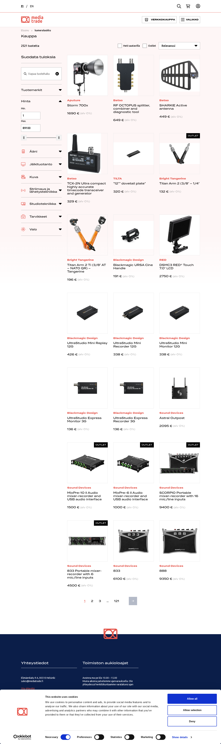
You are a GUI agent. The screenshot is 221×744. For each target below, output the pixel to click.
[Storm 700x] (87, 75)
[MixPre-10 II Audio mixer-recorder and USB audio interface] (87, 462)
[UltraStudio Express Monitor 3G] (87, 388)
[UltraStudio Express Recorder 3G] (133, 388)
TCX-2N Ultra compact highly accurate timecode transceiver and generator (86, 188)
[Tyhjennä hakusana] (57, 73)
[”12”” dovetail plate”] (133, 153)
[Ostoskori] (188, 6)
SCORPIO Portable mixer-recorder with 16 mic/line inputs (178, 496)
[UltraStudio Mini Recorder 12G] (133, 313)
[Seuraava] (133, 601)
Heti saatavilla (131, 45)
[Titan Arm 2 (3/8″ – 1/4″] (179, 153)
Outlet (152, 45)
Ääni (33, 151)
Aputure (73, 100)
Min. (23, 108)
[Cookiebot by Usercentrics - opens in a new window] (22, 737)
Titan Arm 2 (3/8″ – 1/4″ (179, 183)
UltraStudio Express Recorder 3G (130, 419)
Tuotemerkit (31, 90)
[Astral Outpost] (179, 388)
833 (116, 571)
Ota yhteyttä (28, 688)
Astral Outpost (172, 418)
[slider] (24, 137)
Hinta (25, 101)
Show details (180, 737)
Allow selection (192, 710)
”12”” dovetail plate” (129, 183)
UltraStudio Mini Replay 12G (87, 344)
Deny (192, 721)
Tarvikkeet (38, 216)
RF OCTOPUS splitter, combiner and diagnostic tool (131, 108)
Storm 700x (77, 105)
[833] (133, 540)
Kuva (34, 177)
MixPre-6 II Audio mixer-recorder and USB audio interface (130, 496)
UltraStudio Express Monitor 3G (84, 419)
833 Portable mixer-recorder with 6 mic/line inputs (84, 574)
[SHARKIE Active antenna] (179, 75)
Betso (118, 100)
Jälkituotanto (41, 164)
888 (163, 571)
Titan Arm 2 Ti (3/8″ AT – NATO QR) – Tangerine (86, 268)
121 (116, 601)
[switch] (99, 737)
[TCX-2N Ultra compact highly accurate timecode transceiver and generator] (87, 153)
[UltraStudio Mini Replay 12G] (87, 313)
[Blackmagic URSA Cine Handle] (133, 234)
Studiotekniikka (43, 204)
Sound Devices (171, 413)
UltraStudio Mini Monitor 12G (173, 344)
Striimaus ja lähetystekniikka (43, 190)
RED (162, 260)
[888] (179, 540)
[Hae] (179, 6)
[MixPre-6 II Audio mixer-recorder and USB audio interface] (133, 462)
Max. (23, 121)
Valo (33, 229)
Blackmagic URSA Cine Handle (133, 266)
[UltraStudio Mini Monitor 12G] (179, 313)
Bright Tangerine (172, 178)
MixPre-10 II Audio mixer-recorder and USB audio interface (84, 496)
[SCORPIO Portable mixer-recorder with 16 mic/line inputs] (179, 462)
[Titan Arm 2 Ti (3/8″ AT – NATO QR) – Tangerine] (87, 234)
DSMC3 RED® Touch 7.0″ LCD (176, 266)
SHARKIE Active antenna (173, 107)
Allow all (192, 698)
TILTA (117, 178)
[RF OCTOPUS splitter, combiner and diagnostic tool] (133, 75)
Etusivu (25, 30)
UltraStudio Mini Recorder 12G (127, 344)
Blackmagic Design (128, 260)
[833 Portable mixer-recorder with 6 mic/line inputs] (87, 540)
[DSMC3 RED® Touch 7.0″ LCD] (179, 234)
